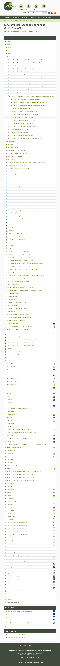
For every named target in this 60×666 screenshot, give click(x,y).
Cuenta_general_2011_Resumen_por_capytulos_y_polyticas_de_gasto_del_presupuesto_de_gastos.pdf (31, 96)
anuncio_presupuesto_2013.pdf (14, 354)
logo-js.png (9, 486)
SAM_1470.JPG (10, 564)
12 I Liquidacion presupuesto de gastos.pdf (20, 108)
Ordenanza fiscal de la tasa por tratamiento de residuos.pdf (21, 210)
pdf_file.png (9, 507)
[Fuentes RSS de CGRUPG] (55, 12)
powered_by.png (10, 519)
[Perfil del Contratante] (28, 7)
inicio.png (9, 456)
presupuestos (12, 141)
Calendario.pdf (10, 372)
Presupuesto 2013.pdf (13, 207)
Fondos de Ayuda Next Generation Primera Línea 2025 (20, 611)
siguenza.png (10, 567)
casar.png (9, 387)
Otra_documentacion (13, 147)
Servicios (24, 17)
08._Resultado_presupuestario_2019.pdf (16, 320)
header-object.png (11, 450)
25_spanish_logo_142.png (13, 323)
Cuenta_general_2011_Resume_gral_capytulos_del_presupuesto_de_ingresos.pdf (28, 102)
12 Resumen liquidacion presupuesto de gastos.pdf (21, 123)
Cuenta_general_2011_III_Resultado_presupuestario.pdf (22, 83)
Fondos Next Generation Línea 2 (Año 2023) (18, 620)
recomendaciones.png (12, 543)
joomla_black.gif (10, 459)
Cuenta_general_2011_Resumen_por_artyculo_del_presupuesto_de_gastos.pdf (28, 89)
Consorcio (7, 17)
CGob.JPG (9, 393)
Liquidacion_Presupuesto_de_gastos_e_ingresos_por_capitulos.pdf (22, 480)
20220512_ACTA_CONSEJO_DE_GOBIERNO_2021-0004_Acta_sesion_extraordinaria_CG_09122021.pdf (30, 333)
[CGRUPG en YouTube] (52, 12)
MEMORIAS (9, 599)
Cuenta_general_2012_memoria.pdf (18, 80)
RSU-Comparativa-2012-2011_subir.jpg (16, 561)
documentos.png (11, 414)
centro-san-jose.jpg (11, 390)
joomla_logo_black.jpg (12, 465)
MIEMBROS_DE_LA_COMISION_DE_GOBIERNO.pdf (19, 281)
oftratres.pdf (11, 177)
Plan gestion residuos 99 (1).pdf (15, 186)
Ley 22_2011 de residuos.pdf (14, 216)
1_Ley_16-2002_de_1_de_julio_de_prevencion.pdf (19, 266)
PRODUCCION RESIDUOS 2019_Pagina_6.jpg (17, 531)
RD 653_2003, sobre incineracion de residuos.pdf (19, 257)
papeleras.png (10, 504)
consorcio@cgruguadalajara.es (31, 657)
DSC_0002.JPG (10, 417)
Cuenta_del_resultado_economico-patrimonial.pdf (18, 408)
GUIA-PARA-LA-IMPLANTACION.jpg (15, 447)
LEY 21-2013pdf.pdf (12, 180)
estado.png (9, 426)
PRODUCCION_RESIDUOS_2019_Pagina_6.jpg (17, 534)
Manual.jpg (9, 492)
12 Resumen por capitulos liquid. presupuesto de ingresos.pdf (24, 114)
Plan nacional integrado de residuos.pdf (17, 150)
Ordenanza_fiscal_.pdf (13, 192)
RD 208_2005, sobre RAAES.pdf (15, 156)
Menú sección (9, 38)
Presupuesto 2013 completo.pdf (15, 242)
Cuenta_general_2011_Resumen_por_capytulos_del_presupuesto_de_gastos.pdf (28, 62)
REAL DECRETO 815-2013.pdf (15, 198)
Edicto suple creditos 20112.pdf (15, 189)
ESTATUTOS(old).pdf (12, 230)
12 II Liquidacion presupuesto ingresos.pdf (19, 129)
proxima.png (10, 537)
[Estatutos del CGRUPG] (36, 7)
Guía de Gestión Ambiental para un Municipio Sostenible (20, 622)
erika (9, 50)
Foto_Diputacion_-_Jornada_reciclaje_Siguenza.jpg (18, 438)
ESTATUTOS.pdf (11, 224)
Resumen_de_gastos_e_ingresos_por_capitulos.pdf (18, 555)
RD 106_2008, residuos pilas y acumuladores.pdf (19, 168)
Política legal (37, 646)
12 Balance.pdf (13, 65)
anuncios (9, 41)
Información (16, 17)
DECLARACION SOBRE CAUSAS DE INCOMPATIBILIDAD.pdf (21, 260)
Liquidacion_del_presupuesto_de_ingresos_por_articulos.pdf (20, 477)
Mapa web (22, 646)
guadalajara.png (10, 441)
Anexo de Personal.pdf (13, 245)
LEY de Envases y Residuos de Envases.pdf (17, 153)
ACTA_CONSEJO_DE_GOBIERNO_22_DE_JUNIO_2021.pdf (20, 342)
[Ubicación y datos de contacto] (44, 7)
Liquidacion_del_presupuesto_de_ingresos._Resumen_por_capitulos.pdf (23, 474)
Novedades (49, 17)
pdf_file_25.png (10, 510)
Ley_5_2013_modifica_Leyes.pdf (15, 218)
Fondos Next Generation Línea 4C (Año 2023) (18, 614)
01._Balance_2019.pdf (12, 296)
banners (9, 593)
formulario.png (10, 435)
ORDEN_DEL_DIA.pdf (11, 501)
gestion (25, 20)
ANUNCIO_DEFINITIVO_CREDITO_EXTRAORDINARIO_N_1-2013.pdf (23, 269)
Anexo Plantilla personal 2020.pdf (14, 351)
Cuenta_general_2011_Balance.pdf (18, 74)
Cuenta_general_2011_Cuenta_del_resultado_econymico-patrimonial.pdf (26, 77)
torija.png (9, 581)
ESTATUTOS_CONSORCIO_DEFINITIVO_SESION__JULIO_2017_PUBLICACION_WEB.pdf (27, 275)
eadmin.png (9, 420)
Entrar (24, 12)
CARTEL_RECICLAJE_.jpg (12, 384)
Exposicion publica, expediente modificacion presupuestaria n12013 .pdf (24, 290)
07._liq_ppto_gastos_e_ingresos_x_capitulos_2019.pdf (19, 317)
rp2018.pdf (10, 159)
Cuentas (32, 20)
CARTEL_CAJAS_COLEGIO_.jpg (14, 381)
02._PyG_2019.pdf (11, 299)
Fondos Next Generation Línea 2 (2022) (16, 634)
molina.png (9, 495)
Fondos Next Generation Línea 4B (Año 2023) (18, 617)
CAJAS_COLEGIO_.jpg (12, 366)
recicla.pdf (10, 227)
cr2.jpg (8, 405)
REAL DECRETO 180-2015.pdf (15, 183)
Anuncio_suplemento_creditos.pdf (14, 357)
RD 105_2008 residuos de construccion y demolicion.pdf (20, 287)
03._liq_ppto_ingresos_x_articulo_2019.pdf (16, 302)
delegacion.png (10, 411)
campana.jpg (10, 375)
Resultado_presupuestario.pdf (14, 552)
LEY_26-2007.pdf (12, 195)
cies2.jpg (9, 396)
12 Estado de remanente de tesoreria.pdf (19, 132)
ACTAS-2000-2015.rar (12, 348)
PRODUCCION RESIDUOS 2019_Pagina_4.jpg (17, 525)
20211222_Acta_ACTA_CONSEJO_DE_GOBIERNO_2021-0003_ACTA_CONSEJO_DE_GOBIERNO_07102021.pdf (18, 330)
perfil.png (9, 513)
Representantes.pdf (12, 174)
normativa (10, 144)
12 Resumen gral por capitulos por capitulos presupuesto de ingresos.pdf (26, 138)
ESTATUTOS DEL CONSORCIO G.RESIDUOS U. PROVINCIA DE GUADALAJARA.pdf (26, 162)
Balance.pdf (9, 360)
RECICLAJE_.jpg (10, 540)
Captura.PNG (10, 378)
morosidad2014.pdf (12, 213)
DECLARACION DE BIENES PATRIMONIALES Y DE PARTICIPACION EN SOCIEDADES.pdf (27, 263)
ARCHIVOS (18, 20)
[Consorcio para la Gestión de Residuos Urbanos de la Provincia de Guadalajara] (10, 6)
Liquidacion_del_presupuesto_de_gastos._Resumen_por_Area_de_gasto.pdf (24, 471)
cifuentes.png (10, 399)
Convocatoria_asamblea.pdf (14, 201)
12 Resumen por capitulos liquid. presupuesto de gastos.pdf (23, 120)
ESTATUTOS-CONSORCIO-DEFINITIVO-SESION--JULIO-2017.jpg (21, 432)
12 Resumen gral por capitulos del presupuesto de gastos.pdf (24, 126)
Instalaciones (32, 17)
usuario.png (9, 584)
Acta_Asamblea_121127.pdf (13, 336)
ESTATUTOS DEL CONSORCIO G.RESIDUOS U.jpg (18, 429)
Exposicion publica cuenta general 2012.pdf (18, 251)
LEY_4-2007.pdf (11, 171)
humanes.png (10, 453)
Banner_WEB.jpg (10, 363)
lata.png (9, 468)
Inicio (5, 20)
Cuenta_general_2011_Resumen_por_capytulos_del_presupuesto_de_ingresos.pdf (28, 86)
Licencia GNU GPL (31, 662)
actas (9, 47)
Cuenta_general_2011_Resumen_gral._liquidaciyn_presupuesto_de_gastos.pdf (28, 105)
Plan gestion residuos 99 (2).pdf (15, 236)
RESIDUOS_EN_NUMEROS (13, 602)
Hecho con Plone (21, 662)
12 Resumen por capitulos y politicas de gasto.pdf (21, 135)
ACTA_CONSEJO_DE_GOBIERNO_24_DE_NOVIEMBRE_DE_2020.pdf (22, 345)
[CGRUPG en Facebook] (49, 12)
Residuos (41, 17)
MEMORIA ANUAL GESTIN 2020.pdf (16, 233)
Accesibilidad (29, 646)
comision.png (10, 402)
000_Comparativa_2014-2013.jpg (14, 293)
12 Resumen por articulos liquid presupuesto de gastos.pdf (23, 111)
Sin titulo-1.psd (10, 570)
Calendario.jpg (10, 369)
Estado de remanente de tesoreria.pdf (16, 278)
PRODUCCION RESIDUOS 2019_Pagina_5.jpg (17, 528)
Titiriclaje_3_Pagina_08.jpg (13, 576)
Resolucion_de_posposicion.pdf (14, 590)
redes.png (9, 546)
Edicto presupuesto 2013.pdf (14, 221)
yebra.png (9, 587)
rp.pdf (9, 248)
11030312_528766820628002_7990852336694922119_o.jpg (21, 326)
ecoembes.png (10, 423)
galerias (9, 596)
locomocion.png (10, 483)
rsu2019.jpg (9, 558)
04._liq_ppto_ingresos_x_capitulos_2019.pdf (17, 308)
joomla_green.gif (10, 462)
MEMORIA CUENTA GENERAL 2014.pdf (17, 165)
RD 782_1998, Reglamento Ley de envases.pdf (18, 204)
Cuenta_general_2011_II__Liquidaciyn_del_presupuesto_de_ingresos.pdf (26, 71)
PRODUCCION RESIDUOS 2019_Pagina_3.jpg (17, 522)
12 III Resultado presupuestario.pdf (18, 92)
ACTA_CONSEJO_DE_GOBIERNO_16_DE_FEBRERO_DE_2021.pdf (21, 339)
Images (11, 20)
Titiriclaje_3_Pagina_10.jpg (13, 578)
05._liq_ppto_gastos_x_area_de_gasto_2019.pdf (18, 314)
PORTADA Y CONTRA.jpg (12, 516)
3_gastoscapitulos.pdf (12, 305)
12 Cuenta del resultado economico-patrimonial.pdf (18, 31)
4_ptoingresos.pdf (11, 311)
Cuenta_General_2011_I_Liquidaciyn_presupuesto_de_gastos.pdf (25, 99)
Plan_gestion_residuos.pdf (14, 284)
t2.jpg (8, 573)
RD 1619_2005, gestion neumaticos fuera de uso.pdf (20, 272)
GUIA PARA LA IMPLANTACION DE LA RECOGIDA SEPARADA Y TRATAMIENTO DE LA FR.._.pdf (28, 444)
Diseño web (40, 662)
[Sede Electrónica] (21, 7)
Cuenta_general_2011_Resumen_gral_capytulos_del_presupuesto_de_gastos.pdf (28, 59)
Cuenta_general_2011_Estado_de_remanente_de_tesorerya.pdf (24, 68)
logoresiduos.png (11, 489)
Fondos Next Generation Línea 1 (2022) (16, 637)
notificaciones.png (11, 498)
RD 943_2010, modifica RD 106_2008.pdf (17, 239)
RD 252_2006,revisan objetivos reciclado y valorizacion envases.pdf (23, 254)
